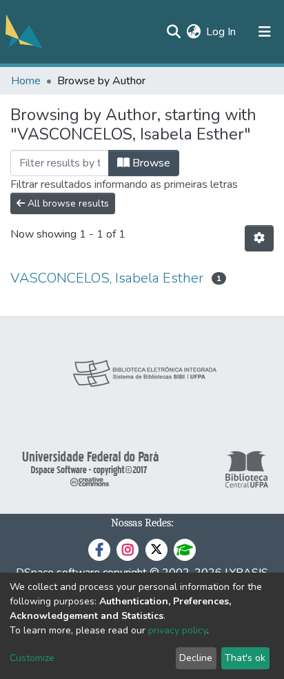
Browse (150, 163)
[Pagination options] (259, 238)
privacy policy (177, 630)
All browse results (67, 203)
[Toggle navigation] (264, 32)
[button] (193, 31)
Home (26, 80)
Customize (32, 657)
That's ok (245, 657)
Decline (195, 657)
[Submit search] (173, 31)
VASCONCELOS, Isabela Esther (106, 278)
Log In (221, 31)
